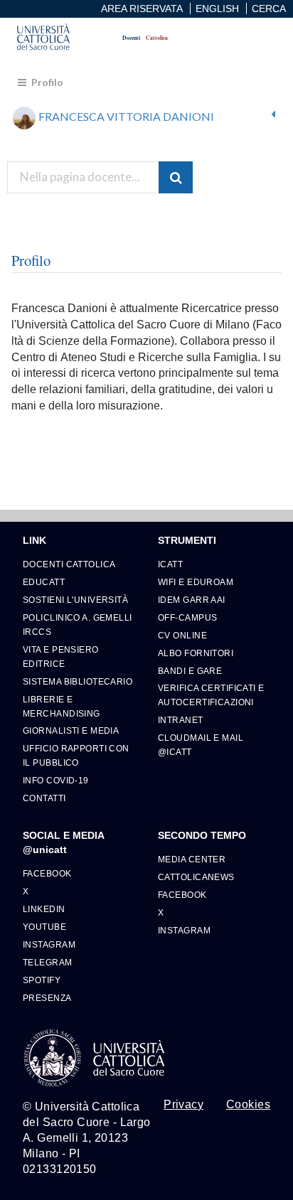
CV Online (182, 635)
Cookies (248, 1104)
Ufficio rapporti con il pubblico (76, 755)
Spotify (41, 980)
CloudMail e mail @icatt (200, 744)
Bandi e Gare (190, 670)
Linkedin (44, 909)
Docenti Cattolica (69, 564)
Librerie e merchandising (61, 706)
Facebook (47, 873)
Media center (191, 859)
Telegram (48, 962)
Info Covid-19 (56, 780)
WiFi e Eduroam (195, 581)
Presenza (47, 997)
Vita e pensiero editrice (61, 656)
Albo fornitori (195, 653)
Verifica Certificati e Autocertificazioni (211, 695)
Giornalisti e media (71, 730)
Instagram (49, 944)
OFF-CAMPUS (187, 617)
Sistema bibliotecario (77, 681)
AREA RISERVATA (142, 8)
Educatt (44, 581)
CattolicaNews (196, 877)
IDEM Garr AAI (191, 599)
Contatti (44, 798)
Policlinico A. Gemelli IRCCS (77, 624)
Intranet (180, 719)
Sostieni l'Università (75, 599)
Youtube (44, 926)
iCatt (170, 564)
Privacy (183, 1104)
